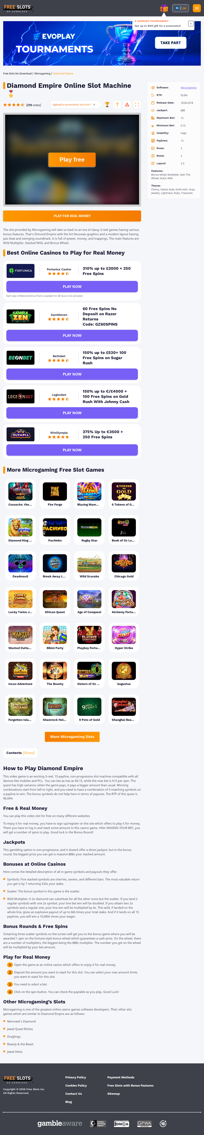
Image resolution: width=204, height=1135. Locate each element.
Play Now (72, 286)
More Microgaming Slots (72, 736)
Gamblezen (59, 315)
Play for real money (72, 216)
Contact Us (73, 1093)
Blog (68, 1102)
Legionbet (59, 395)
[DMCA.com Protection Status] (121, 1123)
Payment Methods (120, 1077)
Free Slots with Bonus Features (130, 1085)
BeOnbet (59, 356)
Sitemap (113, 1093)
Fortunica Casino (59, 269)
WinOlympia (59, 433)
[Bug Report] (127, 105)
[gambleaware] (60, 1123)
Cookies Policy (76, 1085)
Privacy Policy (75, 1077)
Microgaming (188, 87)
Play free (72, 159)
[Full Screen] (137, 105)
